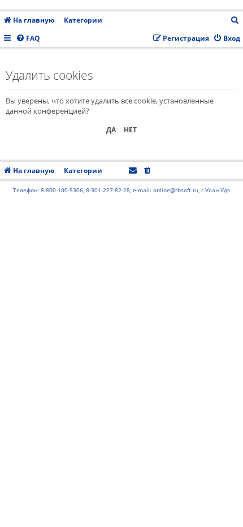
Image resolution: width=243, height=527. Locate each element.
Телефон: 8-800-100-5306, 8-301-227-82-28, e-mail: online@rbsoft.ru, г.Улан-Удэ (121, 190)
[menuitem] (235, 20)
